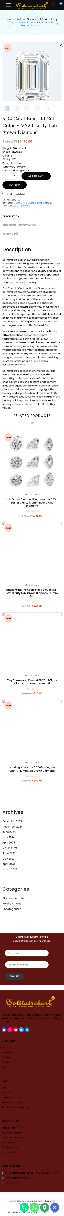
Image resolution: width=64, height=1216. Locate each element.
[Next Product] (56, 24)
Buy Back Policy (10, 1147)
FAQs (4, 1087)
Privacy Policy (9, 1142)
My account (8, 1152)
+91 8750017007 (13, 1182)
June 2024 (9, 832)
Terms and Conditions (13, 1137)
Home (9, 19)
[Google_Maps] (44, 1207)
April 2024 (8, 842)
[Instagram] (9, 1029)
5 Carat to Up (46, 19)
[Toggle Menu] (8, 4)
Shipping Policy (10, 1127)
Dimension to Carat (12, 1097)
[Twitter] (21, 1029)
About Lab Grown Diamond (16, 1107)
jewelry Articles (11, 903)
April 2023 (8, 864)
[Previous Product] (56, 20)
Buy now (14, 184)
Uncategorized (11, 909)
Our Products (9, 1052)
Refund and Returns (12, 1132)
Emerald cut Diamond (19, 206)
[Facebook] (4, 1029)
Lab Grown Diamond (26, 19)
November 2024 (12, 826)
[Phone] (24, 1207)
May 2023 (8, 858)
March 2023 (9, 869)
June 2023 (8, 853)
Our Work (7, 1057)
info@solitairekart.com (17, 1177)
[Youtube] (15, 1029)
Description (10, 216)
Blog (4, 1067)
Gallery (28, 1212)
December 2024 (12, 821)
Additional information (19, 225)
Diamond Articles (13, 898)
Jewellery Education (12, 1102)
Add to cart (36, 176)
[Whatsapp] (34, 1207)
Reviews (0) (10, 233)
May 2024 (8, 837)
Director (6, 1062)
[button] (13, 194)
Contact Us (7, 1092)
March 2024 (10, 848)
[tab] (10, 216)
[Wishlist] (53, 5)
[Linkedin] (27, 1029)
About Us (6, 1047)
